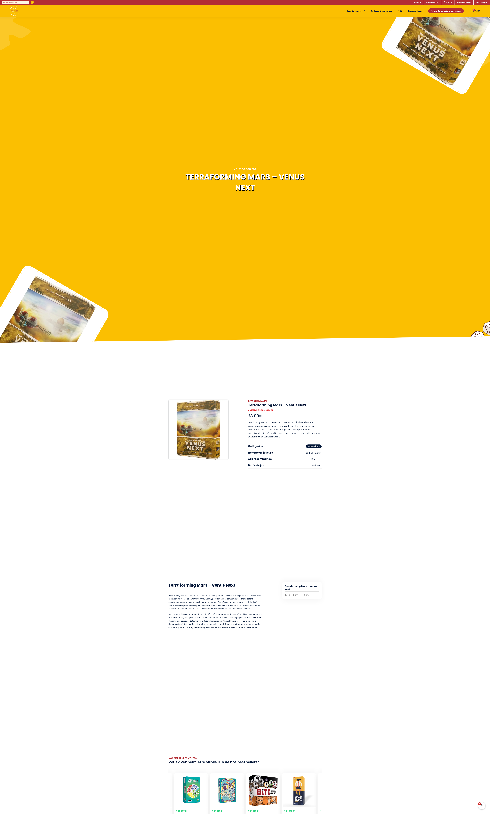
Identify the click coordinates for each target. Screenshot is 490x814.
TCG (400, 10)
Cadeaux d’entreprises (381, 10)
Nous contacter (464, 2)
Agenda (417, 2)
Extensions (314, 446)
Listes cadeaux (415, 10)
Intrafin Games (257, 401)
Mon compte (481, 2)
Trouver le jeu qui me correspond (446, 10)
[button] (225, 403)
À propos (448, 2)
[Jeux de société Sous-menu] (364, 11)
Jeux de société (354, 10)
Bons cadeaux (432, 2)
